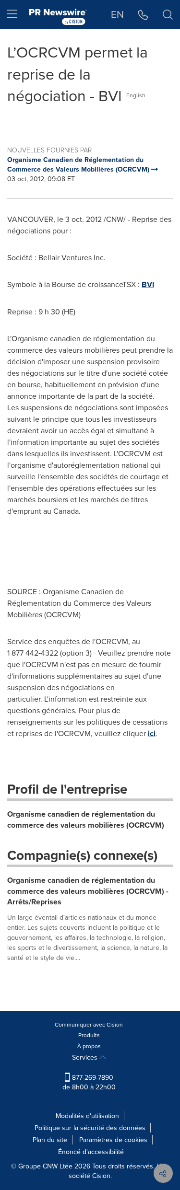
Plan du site (50, 1139)
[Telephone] (143, 14)
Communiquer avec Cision (89, 1024)
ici (152, 733)
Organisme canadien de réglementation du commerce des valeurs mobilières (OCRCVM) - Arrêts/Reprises (87, 891)
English (135, 95)
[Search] (168, 14)
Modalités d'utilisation (87, 1116)
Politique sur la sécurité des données (90, 1127)
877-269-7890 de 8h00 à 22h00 (89, 1082)
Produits (89, 1035)
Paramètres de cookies (113, 1139)
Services (85, 1057)
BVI (148, 284)
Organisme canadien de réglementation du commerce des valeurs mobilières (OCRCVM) (85, 820)
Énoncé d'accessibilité (91, 1151)
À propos (89, 1046)
